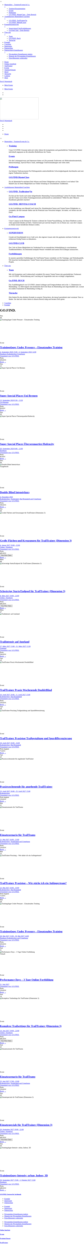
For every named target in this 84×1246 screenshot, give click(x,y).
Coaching (7, 303)
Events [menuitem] (11, 11)
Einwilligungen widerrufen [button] (18, 58)
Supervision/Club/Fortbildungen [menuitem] (20, 28)
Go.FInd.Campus (17, 216)
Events (12, 156)
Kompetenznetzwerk (11, 228)
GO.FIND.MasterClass (19, 177)
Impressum (8, 1201)
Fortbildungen (15, 254)
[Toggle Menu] (1, 138)
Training (13, 146)
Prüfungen (13, 167)
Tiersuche (13, 293)
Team (11, 270)
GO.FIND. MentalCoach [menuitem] (17, 22)
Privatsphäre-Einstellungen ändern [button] (20, 54)
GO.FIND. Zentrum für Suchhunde (10, 1194)
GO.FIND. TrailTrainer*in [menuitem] (18, 20)
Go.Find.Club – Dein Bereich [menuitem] (19, 30)
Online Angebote (5, 1230)
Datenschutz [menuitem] (8, 48)
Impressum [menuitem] (8, 46)
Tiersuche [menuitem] (12, 40)
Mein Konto (8, 85)
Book (3, 362)
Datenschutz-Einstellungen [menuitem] (13, 51)
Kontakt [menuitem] (7, 42)
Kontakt (7, 305)
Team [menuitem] (11, 36)
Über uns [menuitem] (7, 33)
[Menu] (1, 1)
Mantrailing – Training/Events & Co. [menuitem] (17, 6)
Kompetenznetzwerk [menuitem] (11, 25)
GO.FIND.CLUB (16, 243)
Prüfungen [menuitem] (12, 13)
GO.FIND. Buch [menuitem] (15, 38)
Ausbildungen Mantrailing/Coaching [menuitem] (17, 17)
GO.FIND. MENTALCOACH (22, 204)
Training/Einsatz (5, 1238)
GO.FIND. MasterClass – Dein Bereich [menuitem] (22, 15)
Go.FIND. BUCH (16, 280)
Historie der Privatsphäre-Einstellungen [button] (22, 56)
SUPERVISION (16, 233)
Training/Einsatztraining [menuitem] (17, 9)
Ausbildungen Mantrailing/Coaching (17, 187)
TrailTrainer (4, 1242)
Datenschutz (8, 1203)
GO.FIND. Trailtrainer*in (20, 191)
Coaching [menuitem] (7, 44)
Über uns (7, 266)
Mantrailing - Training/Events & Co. (16, 141)
